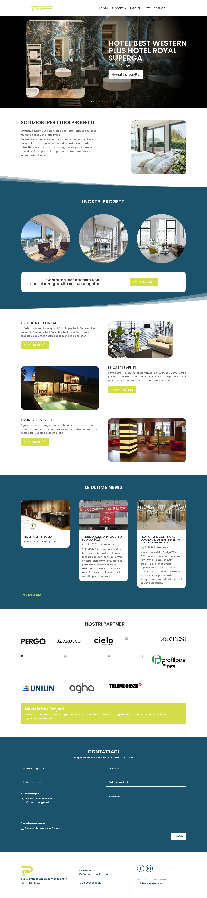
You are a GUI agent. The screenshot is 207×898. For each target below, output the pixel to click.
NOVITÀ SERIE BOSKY (38, 537)
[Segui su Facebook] (140, 868)
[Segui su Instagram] (149, 868)
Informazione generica (38, 802)
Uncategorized (48, 541)
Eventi (158, 547)
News (147, 8)
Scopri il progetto (126, 74)
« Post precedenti (31, 595)
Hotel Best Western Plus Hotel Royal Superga (148, 50)
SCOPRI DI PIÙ (35, 345)
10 (115, 101)
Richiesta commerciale (38, 798)
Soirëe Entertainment (149, 883)
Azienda (104, 8)
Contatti (160, 8)
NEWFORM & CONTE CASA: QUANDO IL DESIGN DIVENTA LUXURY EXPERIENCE (160, 539)
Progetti (117, 8)
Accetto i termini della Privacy (42, 828)
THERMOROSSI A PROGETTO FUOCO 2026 (102, 538)
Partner (135, 8)
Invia (179, 836)
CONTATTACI (143, 282)
